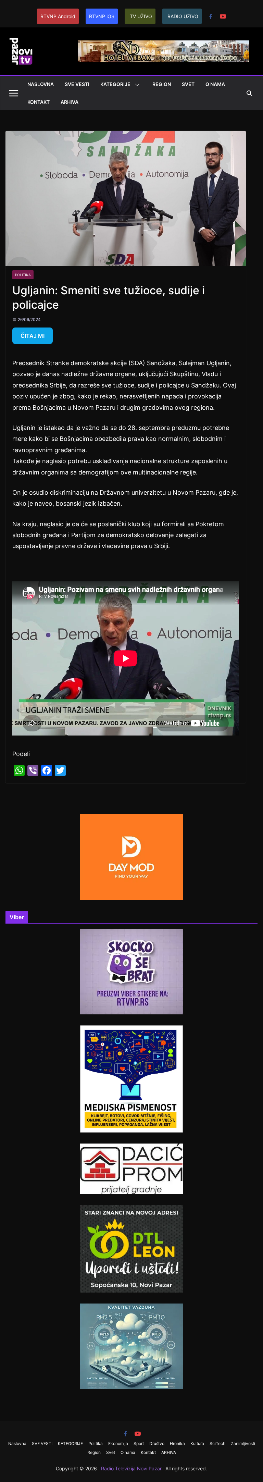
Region (161, 84)
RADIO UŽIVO (182, 16)
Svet (188, 84)
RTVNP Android (57, 16)
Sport (139, 1443)
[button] (135, 84)
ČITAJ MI (33, 335)
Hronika (177, 1443)
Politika (23, 275)
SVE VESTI (77, 84)
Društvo (156, 1443)
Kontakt (38, 102)
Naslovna (40, 84)
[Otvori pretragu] (249, 93)
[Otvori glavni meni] (13, 93)
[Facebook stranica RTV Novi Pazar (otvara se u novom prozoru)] (210, 16)
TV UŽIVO (141, 16)
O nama (215, 84)
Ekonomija (118, 1443)
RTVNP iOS (101, 16)
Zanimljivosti (243, 1443)
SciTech (217, 1443)
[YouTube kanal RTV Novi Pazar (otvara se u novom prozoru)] (223, 16)
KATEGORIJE (115, 84)
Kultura (197, 1443)
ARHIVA (69, 102)
